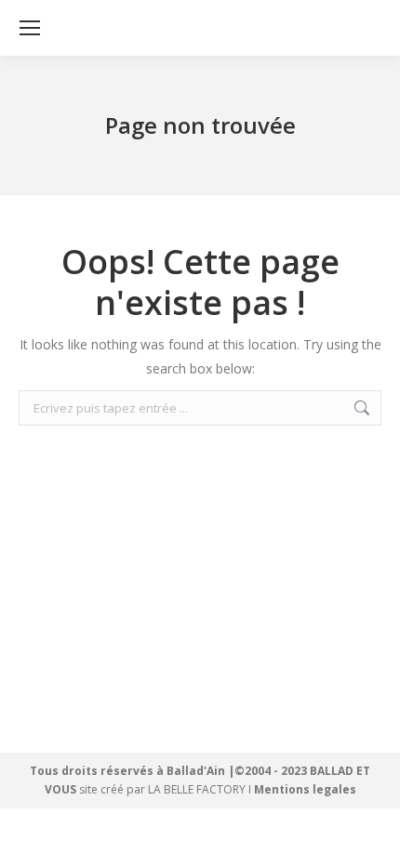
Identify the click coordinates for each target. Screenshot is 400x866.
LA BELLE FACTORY (197, 789)
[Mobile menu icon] (30, 28)
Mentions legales (305, 789)
